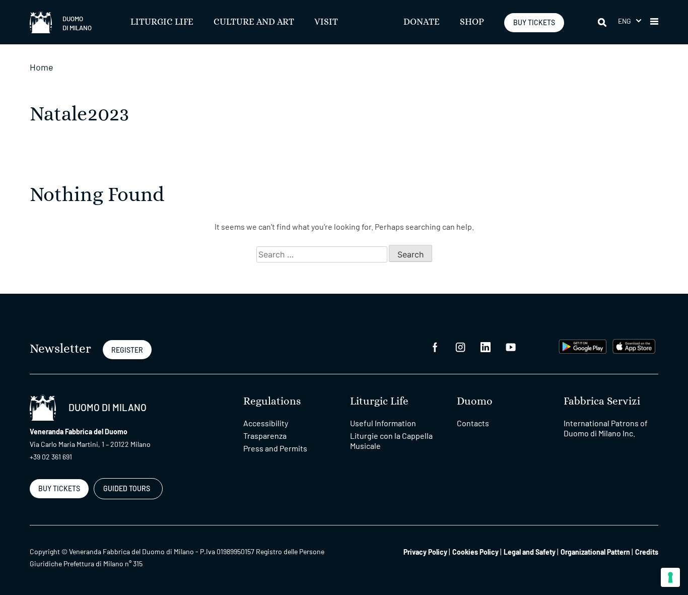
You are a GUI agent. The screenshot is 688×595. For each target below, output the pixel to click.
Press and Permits (275, 448)
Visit (326, 22)
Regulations (272, 401)
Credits (646, 552)
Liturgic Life (161, 22)
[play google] (582, 345)
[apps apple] (633, 345)
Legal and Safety (530, 552)
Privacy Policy (425, 552)
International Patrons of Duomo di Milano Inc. (606, 428)
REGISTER (127, 350)
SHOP (472, 22)
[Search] (603, 22)
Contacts (473, 423)
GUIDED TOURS (126, 488)
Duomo (475, 401)
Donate (421, 22)
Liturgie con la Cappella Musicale (391, 440)
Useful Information (383, 423)
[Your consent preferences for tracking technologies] (670, 577)
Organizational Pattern (595, 552)
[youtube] (511, 346)
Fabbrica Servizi (602, 401)
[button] (629, 21)
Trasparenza (265, 435)
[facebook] (435, 346)
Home (41, 67)
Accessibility (265, 423)
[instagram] (460, 346)
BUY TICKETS (534, 22)
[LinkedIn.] (485, 346)
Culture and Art (254, 22)
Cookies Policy (475, 552)
